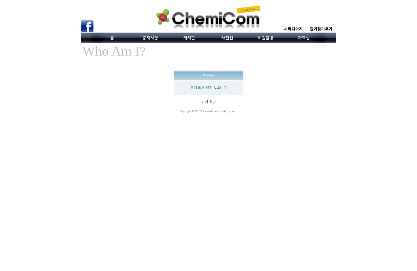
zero (234, 111)
